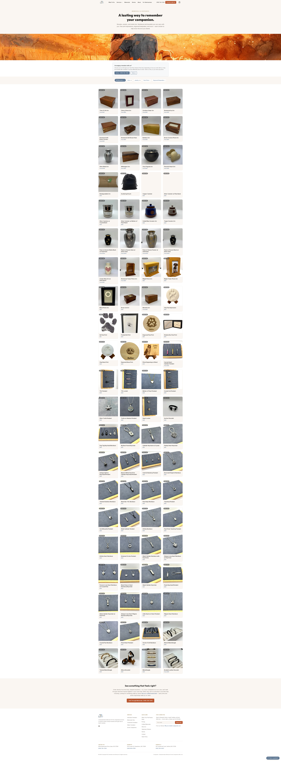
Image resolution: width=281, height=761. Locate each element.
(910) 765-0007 (160, 748)
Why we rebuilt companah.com (173, 725)
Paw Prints (147, 80)
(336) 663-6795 (131, 748)
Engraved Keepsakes (159, 80)
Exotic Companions (131, 727)
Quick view (102, 90)
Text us (134, 73)
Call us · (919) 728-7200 (122, 73)
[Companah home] (102, 2)
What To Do (112, 2)
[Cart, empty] (179, 2)
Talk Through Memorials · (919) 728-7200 (140, 700)
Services (119, 2)
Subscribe (178, 722)
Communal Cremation (132, 722)
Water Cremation (131, 725)
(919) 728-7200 (160, 2)
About (139, 2)
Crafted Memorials (146, 724)
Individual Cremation (132, 717)
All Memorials (120, 80)
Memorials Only (131, 720)
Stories (134, 2)
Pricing (143, 721)
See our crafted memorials (149, 693)
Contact (143, 734)
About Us (144, 726)
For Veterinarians (147, 2)
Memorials (127, 2)
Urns (129, 80)
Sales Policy (145, 736)
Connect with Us (170, 2)
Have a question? (273, 758)
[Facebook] (99, 726)
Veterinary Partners (146, 729)
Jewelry (137, 80)
